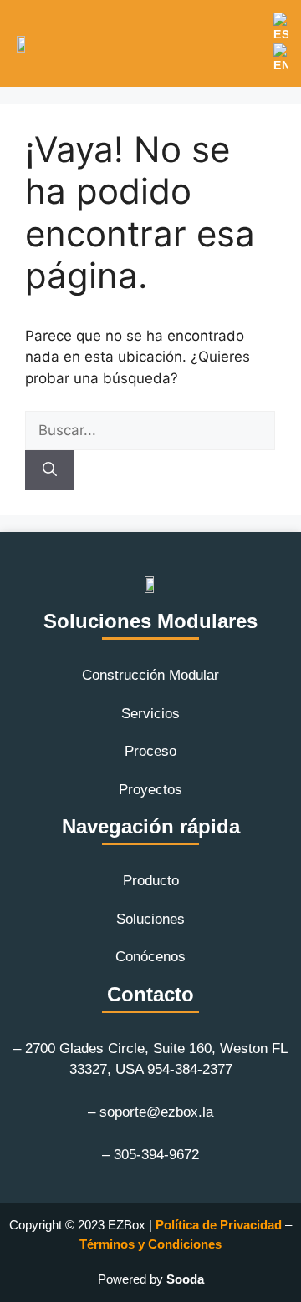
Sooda (185, 1279)
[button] (249, 56)
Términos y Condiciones (150, 1244)
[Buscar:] (150, 430)
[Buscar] (49, 470)
